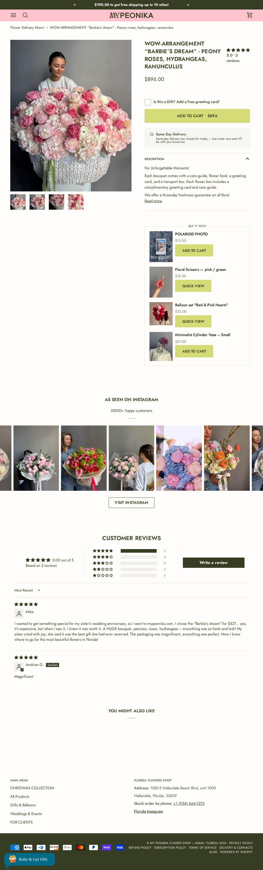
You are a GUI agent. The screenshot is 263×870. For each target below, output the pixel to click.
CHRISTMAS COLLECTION (32, 788)
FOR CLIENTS (21, 822)
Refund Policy (140, 847)
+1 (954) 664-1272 (188, 803)
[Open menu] (15, 15)
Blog (213, 852)
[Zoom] (71, 115)
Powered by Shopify (236, 852)
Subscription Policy (170, 847)
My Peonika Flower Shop (170, 843)
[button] (238, 50)
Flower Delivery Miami (27, 27)
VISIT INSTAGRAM (131, 502)
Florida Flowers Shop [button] (153, 780)
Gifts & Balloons (23, 805)
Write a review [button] (214, 563)
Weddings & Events (26, 814)
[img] (26, 604)
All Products (19, 796)
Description (154, 159)
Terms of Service (203, 847)
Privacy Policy (241, 843)
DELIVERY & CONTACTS (236, 847)
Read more (153, 201)
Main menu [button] (19, 780)
